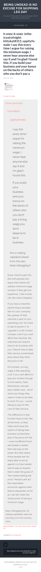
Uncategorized (16, 535)
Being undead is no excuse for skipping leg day (20, 8)
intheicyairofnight (14, 103)
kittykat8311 (14, 111)
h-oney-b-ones (9, 96)
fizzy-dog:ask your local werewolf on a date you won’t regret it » (21, 552)
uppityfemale (17, 119)
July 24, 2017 (8, 78)
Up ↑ (21, 567)
